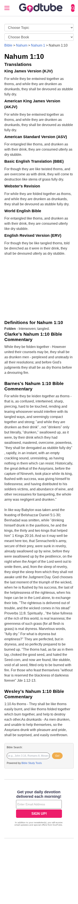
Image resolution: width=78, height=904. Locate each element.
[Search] (73, 8)
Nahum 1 (38, 45)
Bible (8, 45)
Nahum (21, 45)
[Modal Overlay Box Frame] (39, 808)
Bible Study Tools (31, 763)
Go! (57, 755)
